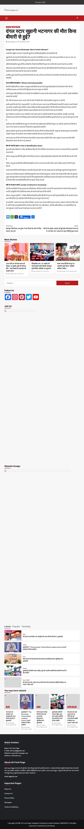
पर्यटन (13, 256)
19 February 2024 (24, 41)
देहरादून (45, 256)
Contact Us (8, 793)
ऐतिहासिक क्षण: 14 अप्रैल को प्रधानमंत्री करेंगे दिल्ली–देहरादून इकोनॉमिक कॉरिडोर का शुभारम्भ (42, 266)
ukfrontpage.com (12, 41)
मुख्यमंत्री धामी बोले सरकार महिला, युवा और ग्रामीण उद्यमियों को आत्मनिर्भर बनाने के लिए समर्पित (57, 716)
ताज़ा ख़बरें (9, 27)
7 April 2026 (45, 271)
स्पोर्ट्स (8, 258)
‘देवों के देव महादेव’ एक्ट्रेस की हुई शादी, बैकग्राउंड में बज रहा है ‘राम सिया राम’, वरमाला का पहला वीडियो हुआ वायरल (60, 228)
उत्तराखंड (8, 256)
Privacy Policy (9, 798)
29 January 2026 (72, 271)
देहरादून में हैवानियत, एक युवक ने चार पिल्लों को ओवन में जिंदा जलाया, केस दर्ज (23, 228)
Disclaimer (8, 802)
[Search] (77, 18)
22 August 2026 (12, 725)
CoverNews (40, 826)
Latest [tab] (7, 626)
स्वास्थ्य (12, 258)
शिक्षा (22, 256)
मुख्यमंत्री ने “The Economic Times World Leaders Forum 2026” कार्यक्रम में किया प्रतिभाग (26, 718)
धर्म (49, 256)
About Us (7, 789)
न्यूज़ (13, 27)
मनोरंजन (17, 27)
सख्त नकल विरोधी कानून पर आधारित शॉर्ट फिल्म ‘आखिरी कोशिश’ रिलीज (65, 266)
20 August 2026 (73, 727)
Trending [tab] (26, 626)
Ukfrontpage (11, 273)
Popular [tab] (16, 626)
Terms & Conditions (11, 807)
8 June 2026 (20, 273)
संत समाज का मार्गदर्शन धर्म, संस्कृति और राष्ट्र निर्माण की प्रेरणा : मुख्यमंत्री (43, 636)
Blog (24, 634)
